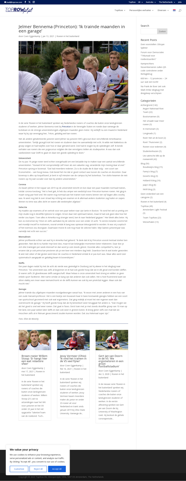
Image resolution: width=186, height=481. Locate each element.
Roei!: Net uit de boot (153, 137)
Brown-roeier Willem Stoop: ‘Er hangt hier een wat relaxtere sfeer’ (34, 359)
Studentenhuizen (151, 151)
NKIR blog (147, 189)
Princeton (66, 126)
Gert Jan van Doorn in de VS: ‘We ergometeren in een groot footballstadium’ (111, 361)
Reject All (38, 469)
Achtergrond (146, 105)
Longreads (148, 133)
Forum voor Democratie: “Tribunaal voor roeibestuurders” (152, 56)
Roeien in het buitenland (68, 36)
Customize (19, 469)
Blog (143, 163)
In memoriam (149, 128)
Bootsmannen (149, 116)
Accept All (56, 469)
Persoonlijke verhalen (140, 10)
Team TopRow (150, 217)
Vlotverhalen (148, 222)
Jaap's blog (148, 184)
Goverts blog (149, 176)
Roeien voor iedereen (153, 146)
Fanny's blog (149, 171)
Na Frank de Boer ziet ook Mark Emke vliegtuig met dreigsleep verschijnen (153, 90)
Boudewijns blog (151, 167)
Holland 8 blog (149, 180)
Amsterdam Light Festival (155, 209)
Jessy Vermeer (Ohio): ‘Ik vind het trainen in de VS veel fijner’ (73, 358)
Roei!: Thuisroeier (151, 142)
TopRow (132, 2)
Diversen (162, 10)
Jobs (180, 2)
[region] (38, 460)
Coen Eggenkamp (32, 36)
